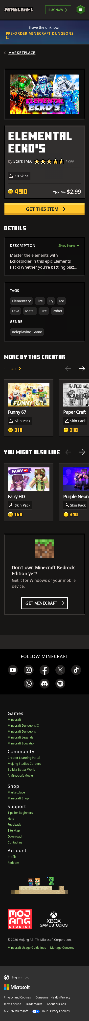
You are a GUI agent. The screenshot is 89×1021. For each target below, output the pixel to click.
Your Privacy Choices (55, 1011)
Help (11, 819)
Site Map (14, 830)
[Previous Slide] (68, 369)
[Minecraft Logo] (20, 9)
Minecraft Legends (20, 737)
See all (10, 368)
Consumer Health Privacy (53, 997)
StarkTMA (22, 161)
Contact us (15, 842)
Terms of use (12, 1004)
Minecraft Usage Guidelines (27, 947)
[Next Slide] (82, 369)
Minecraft (14, 719)
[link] (13, 670)
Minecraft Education (21, 743)
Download (15, 836)
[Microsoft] (17, 987)
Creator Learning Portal (24, 758)
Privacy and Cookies (17, 997)
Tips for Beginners (20, 813)
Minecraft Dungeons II (23, 725)
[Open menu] (80, 10)
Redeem (13, 863)
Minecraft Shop (18, 798)
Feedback (14, 824)
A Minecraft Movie (20, 775)
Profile (12, 857)
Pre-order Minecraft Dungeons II (40, 35)
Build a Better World (21, 769)
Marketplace (21, 53)
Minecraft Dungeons (22, 731)
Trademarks (34, 1004)
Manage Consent (62, 947)
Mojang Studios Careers (24, 764)
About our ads (56, 1004)
